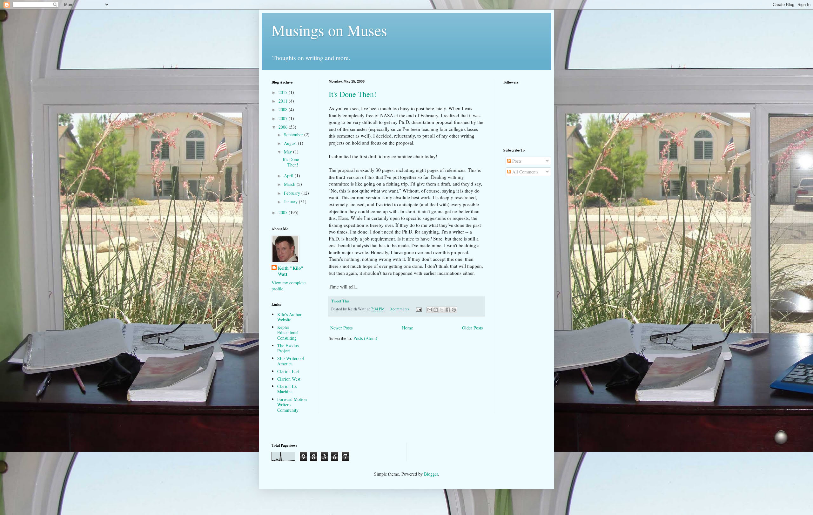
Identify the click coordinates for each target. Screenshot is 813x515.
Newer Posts (341, 328)
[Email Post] (418, 309)
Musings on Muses (329, 30)
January (291, 202)
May (288, 152)
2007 (284, 118)
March (290, 184)
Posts (516, 161)
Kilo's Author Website (289, 317)
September (294, 135)
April (289, 176)
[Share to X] (442, 310)
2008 (284, 109)
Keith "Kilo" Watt (290, 271)
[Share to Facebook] (448, 310)
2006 (284, 127)
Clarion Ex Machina (287, 389)
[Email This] (430, 310)
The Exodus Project (288, 348)
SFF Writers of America (290, 361)
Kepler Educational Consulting (288, 332)
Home (407, 328)
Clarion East (288, 371)
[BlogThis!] (436, 310)
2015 (284, 92)
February (292, 193)
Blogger (431, 474)
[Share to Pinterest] (454, 310)
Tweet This (340, 301)
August (291, 143)
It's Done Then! (352, 94)
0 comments (399, 309)
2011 (284, 101)
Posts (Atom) (365, 338)
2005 (284, 212)
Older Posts (472, 328)
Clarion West (288, 379)
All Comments (524, 172)
